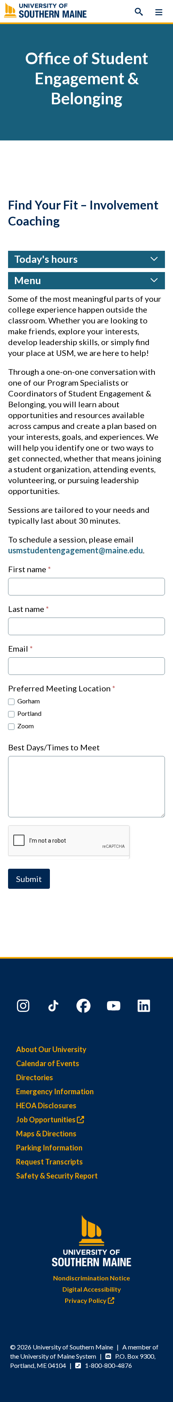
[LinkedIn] (145, 1007)
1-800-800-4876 (108, 1365)
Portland (28, 713)
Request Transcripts (49, 1161)
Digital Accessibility (91, 1289)
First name (29, 569)
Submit (29, 879)
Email (20, 648)
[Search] (139, 12)
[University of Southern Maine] (91, 1239)
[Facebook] (84, 1007)
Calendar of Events (47, 1063)
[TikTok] (54, 1007)
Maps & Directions (46, 1133)
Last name (28, 609)
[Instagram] (24, 1007)
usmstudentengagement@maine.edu (75, 550)
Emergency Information (55, 1091)
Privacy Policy (86, 1300)
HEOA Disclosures (46, 1105)
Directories (34, 1077)
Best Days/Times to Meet (54, 747)
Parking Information (49, 1147)
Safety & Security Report (57, 1175)
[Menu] (159, 12)
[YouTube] (115, 1007)
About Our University (51, 1049)
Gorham (28, 701)
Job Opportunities (46, 1119)
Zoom (25, 725)
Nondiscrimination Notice (91, 1278)
